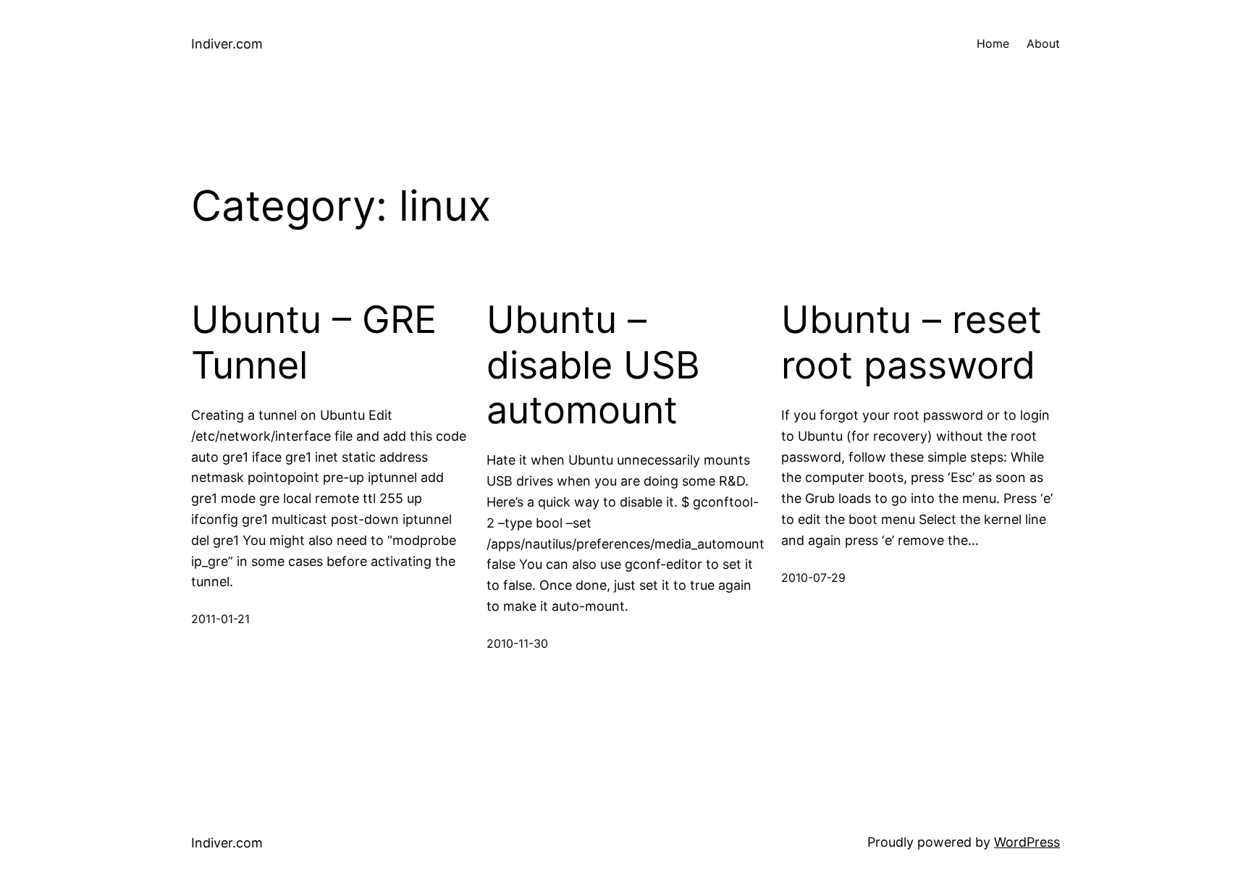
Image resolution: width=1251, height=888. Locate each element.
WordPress (1027, 842)
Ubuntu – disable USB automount (593, 365)
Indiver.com (227, 43)
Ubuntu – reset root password (911, 342)
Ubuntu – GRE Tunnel (314, 342)
